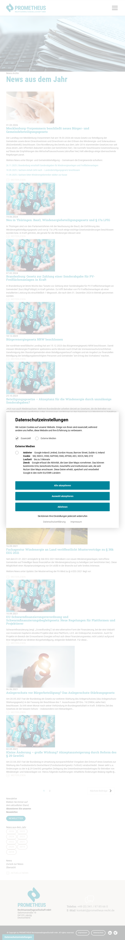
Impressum (76, 521)
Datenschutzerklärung (54, 521)
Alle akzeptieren (62, 485)
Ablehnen (63, 507)
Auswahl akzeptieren (62, 496)
